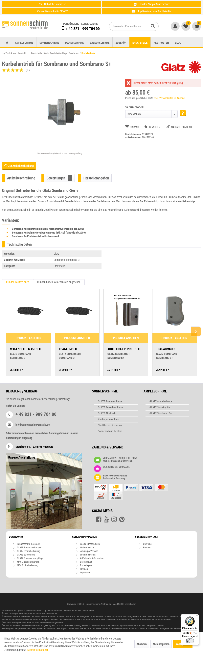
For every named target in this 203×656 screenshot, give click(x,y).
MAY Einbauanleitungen (27, 561)
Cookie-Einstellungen (89, 543)
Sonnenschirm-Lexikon (110, 431)
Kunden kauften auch (17, 282)
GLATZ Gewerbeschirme (110, 407)
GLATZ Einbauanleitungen (28, 547)
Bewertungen (59, 178)
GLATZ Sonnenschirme (110, 401)
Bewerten (155, 127)
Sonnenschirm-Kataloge (28, 543)
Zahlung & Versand (88, 551)
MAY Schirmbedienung (27, 565)
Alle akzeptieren (161, 644)
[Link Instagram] (114, 519)
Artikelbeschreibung (21, 178)
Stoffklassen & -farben (110, 425)
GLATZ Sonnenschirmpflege (29, 558)
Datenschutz (85, 561)
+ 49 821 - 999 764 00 (82, 28)
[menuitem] (134, 26)
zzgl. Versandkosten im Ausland (169, 98)
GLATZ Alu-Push (107, 413)
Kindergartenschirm (108, 419)
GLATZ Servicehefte (25, 554)
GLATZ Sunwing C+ (159, 407)
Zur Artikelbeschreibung (21, 166)
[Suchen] (153, 26)
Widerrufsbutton (87, 554)
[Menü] (196, 616)
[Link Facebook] (98, 519)
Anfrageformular (181, 127)
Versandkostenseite (160, 619)
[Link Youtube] (106, 519)
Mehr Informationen (38, 650)
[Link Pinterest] (121, 519)
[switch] (190, 641)
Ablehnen (142, 644)
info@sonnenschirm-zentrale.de (32, 424)
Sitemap (83, 568)
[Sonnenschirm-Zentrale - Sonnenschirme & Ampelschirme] (25, 25)
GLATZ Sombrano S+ (160, 413)
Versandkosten (54, 610)
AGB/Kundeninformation (91, 558)
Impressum (84, 572)
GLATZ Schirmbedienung (28, 551)
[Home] (7, 42)
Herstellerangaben (96, 178)
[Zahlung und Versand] (135, 492)
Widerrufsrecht (86, 547)
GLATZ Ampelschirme (160, 401)
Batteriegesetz (86, 565)
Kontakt (147, 547)
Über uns (147, 543)
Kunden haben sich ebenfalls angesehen (58, 282)
